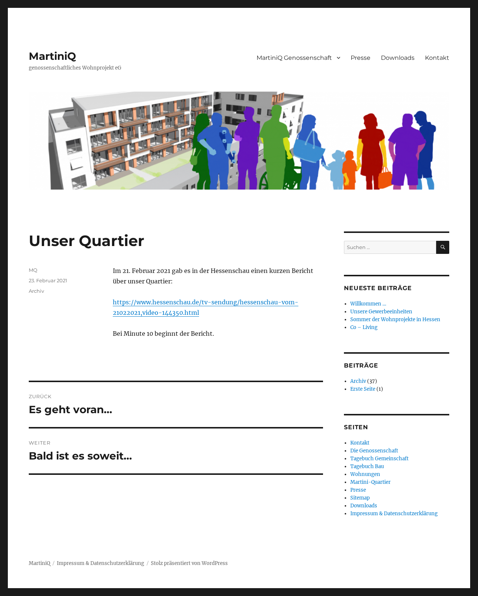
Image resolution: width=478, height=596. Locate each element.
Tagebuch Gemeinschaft (379, 458)
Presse (360, 57)
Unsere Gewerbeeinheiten (381, 311)
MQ (33, 270)
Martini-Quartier (370, 482)
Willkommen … (368, 304)
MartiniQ (52, 56)
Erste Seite (362, 389)
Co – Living (364, 327)
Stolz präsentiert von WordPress (189, 563)
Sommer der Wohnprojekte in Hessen (395, 319)
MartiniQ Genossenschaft (294, 57)
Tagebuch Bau (367, 466)
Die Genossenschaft (374, 451)
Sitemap (360, 498)
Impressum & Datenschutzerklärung (394, 513)
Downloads (398, 57)
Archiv (36, 291)
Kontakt (437, 57)
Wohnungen (365, 474)
